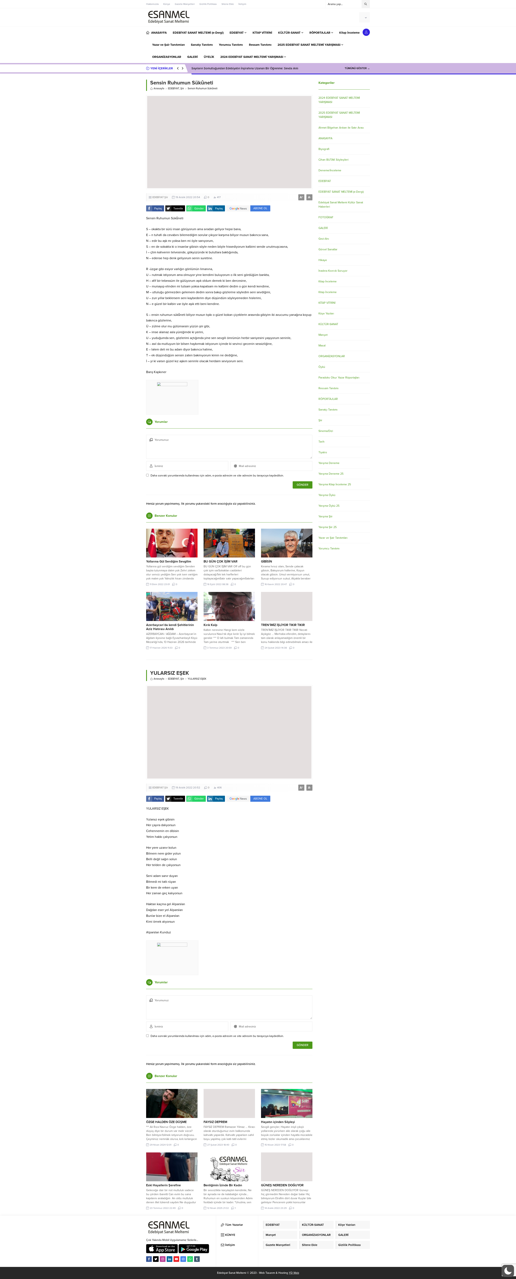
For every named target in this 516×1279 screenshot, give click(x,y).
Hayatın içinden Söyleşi (278, 1122)
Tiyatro (322, 452)
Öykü (321, 367)
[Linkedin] (169, 1259)
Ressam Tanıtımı (328, 388)
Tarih (321, 441)
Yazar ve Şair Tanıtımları (332, 538)
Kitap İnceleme (327, 281)
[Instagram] (162, 1259)
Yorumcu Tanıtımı (328, 548)
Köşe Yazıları (326, 313)
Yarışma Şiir (325, 516)
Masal (322, 345)
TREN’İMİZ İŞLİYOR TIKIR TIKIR (283, 625)
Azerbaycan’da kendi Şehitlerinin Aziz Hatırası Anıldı (170, 627)
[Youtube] (176, 1259)
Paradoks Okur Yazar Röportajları (338, 377)
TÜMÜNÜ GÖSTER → (357, 68)
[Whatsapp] (190, 1259)
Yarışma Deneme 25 (330, 473)
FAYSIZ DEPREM (215, 1122)
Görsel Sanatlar (327, 249)
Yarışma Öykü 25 (328, 505)
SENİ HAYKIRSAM (203, 68)
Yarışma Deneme (328, 463)
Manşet (323, 335)
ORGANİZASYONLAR (331, 356)
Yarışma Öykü (326, 495)
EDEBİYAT (173, 88)
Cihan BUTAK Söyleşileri (333, 159)
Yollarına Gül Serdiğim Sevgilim (168, 561)
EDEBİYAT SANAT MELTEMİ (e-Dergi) (341, 191)
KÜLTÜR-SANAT (328, 324)
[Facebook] (149, 1259)
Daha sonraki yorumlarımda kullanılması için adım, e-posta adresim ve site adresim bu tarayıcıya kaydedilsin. (217, 475)
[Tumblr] (197, 1259)
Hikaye (322, 260)
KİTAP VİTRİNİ (326, 303)
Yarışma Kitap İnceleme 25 (334, 484)
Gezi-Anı (323, 238)
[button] (508, 1271)
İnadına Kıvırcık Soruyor (332, 270)
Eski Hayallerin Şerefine (163, 1185)
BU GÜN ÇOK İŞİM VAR (220, 561)
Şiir (182, 88)
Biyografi (323, 149)
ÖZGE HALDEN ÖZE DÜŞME (166, 1122)
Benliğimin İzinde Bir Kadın (223, 1185)
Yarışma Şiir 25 (327, 527)
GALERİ (323, 228)
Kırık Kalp (210, 625)
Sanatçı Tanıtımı (327, 409)
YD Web (294, 1273)
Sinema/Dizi (325, 431)
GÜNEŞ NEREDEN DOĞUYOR (282, 1185)
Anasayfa (159, 88)
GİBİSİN (266, 561)
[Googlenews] (183, 1259)
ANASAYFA (325, 138)
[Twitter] (156, 1259)
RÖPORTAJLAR (328, 399)
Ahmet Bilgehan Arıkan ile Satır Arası (341, 127)
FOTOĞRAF (325, 217)
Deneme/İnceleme (329, 170)
